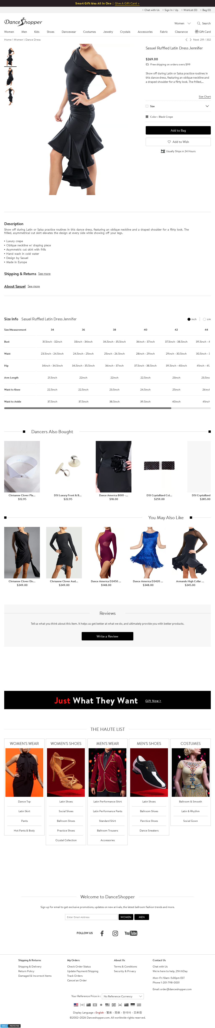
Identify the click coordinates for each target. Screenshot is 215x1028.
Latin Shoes (66, 801)
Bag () (206, 10)
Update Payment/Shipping (82, 971)
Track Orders (75, 976)
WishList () (190, 10)
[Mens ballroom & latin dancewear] (107, 772)
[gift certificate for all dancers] (107, 700)
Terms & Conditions (125, 966)
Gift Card (205, 32)
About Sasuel (14, 286)
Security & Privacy (125, 971)
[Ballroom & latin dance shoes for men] (149, 772)
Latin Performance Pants (107, 811)
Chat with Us (151, 10)
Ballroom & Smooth (190, 801)
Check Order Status (79, 966)
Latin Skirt (24, 811)
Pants (24, 821)
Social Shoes (66, 811)
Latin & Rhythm (190, 811)
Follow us (85, 933)
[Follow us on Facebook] (102, 933)
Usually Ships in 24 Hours (180, 151)
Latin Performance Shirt (107, 801)
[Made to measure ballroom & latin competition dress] (191, 772)
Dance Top (24, 801)
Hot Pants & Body (24, 830)
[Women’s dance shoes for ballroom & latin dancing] (66, 772)
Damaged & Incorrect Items (34, 976)
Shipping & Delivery (30, 966)
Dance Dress (33, 39)
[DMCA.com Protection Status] (10, 1025)
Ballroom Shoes (66, 821)
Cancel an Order (77, 980)
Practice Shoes (66, 830)
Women (18, 39)
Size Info (11, 319)
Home (8, 39)
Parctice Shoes (149, 821)
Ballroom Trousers (107, 830)
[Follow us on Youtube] (131, 933)
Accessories (108, 840)
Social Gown (190, 821)
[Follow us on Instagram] (115, 933)
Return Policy (26, 971)
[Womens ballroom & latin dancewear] (24, 772)
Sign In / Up (171, 10)
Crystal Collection (66, 840)
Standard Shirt (107, 821)
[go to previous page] (187, 39)
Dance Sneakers (149, 830)
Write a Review (107, 636)
